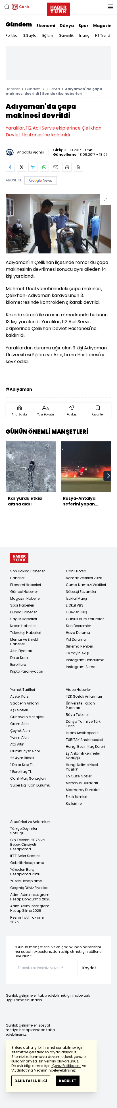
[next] (108, 476)
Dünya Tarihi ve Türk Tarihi (83, 723)
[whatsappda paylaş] (44, 167)
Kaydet (89, 968)
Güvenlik (66, 35)
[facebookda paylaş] (10, 167)
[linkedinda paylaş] (32, 167)
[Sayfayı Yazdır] (67, 167)
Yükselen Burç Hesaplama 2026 (25, 871)
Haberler (13, 89)
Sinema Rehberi (79, 646)
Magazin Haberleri (25, 598)
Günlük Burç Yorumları (85, 619)
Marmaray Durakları (83, 789)
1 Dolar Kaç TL (21, 764)
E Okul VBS (74, 605)
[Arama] (7, 7)
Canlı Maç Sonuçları (28, 778)
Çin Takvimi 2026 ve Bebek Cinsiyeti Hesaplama (27, 844)
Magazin (102, 25)
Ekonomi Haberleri (25, 584)
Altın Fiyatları (21, 650)
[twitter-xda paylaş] (21, 167)
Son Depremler (78, 625)
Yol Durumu (76, 639)
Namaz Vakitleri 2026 (84, 577)
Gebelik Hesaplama (27, 862)
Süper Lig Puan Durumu (30, 785)
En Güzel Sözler (78, 776)
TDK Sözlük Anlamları (84, 696)
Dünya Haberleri (23, 612)
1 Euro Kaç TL (21, 771)
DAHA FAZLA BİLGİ (30, 1080)
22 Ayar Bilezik (22, 757)
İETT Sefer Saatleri (25, 855)
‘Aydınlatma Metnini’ (29, 1070)
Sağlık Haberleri (23, 619)
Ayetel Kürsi (20, 696)
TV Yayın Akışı (77, 653)
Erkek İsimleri (76, 796)
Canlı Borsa (76, 571)
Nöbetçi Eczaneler (81, 591)
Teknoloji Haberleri (25, 632)
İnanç (84, 35)
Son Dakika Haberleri (27, 571)
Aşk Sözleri (19, 710)
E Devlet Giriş (76, 612)
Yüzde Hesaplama (26, 880)
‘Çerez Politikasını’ (66, 1065)
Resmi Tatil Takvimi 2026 (27, 919)
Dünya (67, 25)
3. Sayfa (53, 89)
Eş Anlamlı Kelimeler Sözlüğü (83, 755)
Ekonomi (45, 25)
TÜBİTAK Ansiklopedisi (84, 739)
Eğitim (47, 35)
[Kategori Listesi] (110, 7)
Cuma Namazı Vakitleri (86, 584)
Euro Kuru (18, 664)
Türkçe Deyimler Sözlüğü (23, 830)
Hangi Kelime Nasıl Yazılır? (82, 767)
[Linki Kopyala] (78, 167)
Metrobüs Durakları (82, 783)
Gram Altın (19, 723)
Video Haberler (78, 689)
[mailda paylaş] (55, 167)
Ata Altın (17, 744)
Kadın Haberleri (23, 625)
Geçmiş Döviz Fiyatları (29, 887)
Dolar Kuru (19, 657)
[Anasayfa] (19, 558)
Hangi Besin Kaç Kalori (85, 746)
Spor (83, 25)
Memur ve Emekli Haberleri (24, 641)
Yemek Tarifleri (22, 689)
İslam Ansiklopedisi (82, 732)
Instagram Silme (80, 666)
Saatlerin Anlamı (24, 703)
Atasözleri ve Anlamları (30, 821)
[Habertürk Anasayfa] (58, 8)
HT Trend (102, 35)
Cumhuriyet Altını (25, 751)
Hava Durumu (78, 632)
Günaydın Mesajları (27, 716)
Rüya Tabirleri (77, 714)
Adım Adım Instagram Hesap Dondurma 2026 (30, 897)
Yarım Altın (19, 737)
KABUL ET (67, 1080)
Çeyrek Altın (20, 730)
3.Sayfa (30, 35)
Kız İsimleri (74, 803)
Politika (12, 35)
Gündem (19, 24)
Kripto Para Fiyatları (26, 671)
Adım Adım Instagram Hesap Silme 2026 (29, 908)
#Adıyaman (19, 389)
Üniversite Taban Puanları (80, 705)
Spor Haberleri (22, 605)
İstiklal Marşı (76, 598)
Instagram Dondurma (85, 660)
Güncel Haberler (24, 591)
